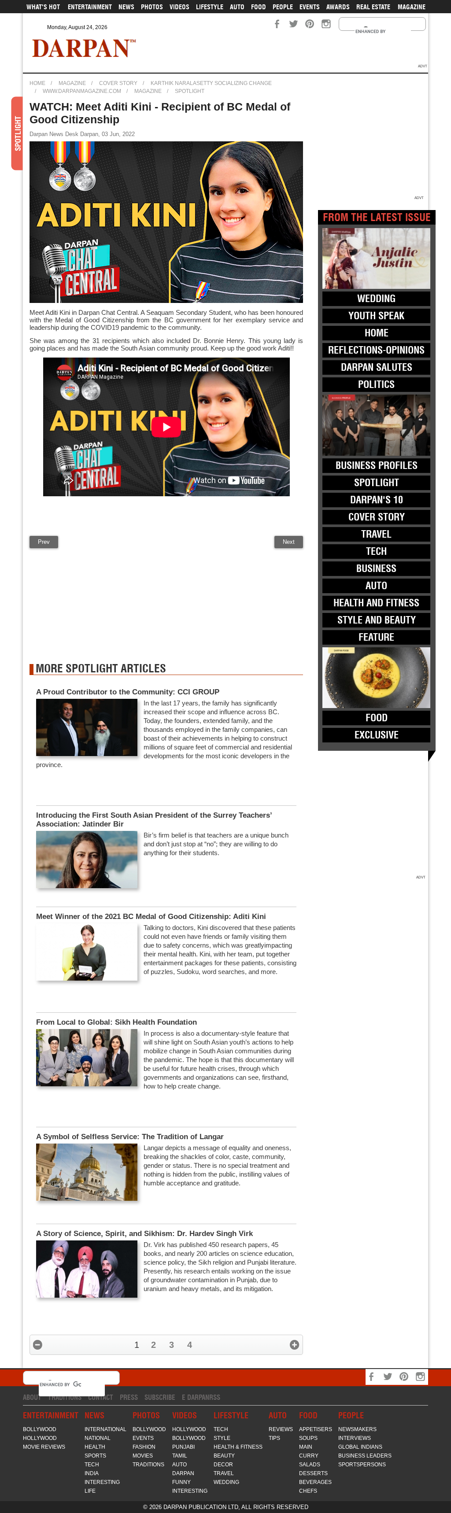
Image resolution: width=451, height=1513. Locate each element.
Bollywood (39, 1429)
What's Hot (43, 7)
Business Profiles (377, 465)
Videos (179, 7)
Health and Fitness (376, 603)
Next (289, 542)
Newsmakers (357, 1429)
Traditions (64, 1397)
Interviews (354, 1438)
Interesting (102, 1482)
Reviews (281, 1429)
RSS (214, 1397)
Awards (338, 7)
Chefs (308, 1491)
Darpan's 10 (376, 500)
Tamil (179, 1456)
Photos (152, 7)
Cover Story (118, 83)
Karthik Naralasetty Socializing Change (211, 83)
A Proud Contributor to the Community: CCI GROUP (127, 692)
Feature (376, 637)
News (126, 7)
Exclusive (377, 735)
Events (309, 7)
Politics (376, 384)
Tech (376, 551)
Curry (308, 1456)
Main (305, 1447)
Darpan (183, 1473)
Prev (44, 542)
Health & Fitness (238, 1447)
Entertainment (90, 7)
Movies (143, 1456)
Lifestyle (209, 7)
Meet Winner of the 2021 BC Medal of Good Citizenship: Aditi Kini (151, 916)
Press (129, 1397)
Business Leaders (365, 1456)
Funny (181, 1482)
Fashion (144, 1447)
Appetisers (315, 1429)
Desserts (313, 1473)
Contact (100, 1397)
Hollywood (40, 1438)
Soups (308, 1438)
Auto (237, 7)
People (283, 7)
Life (90, 1491)
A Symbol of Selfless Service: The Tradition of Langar (130, 1137)
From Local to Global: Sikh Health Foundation (116, 1022)
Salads (309, 1464)
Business (376, 568)
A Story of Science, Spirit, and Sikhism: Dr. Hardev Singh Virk (144, 1233)
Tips (274, 1438)
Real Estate (373, 7)
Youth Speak (376, 316)
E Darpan (195, 1397)
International (105, 1429)
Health (95, 1447)
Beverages (315, 1482)
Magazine (411, 7)
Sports (95, 1456)
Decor (223, 1464)
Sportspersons (362, 1464)
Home (37, 83)
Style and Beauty (376, 620)
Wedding (376, 298)
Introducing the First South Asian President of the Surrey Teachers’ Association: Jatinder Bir (154, 819)
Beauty (224, 1456)
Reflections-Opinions (376, 350)
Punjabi (183, 1447)
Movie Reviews (44, 1447)
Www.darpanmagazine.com (82, 91)
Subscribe (159, 1397)
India (92, 1473)
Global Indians (360, 1447)
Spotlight (189, 91)
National (98, 1438)
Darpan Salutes (376, 367)
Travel (376, 534)
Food (258, 7)
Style (222, 1438)
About (32, 1397)
